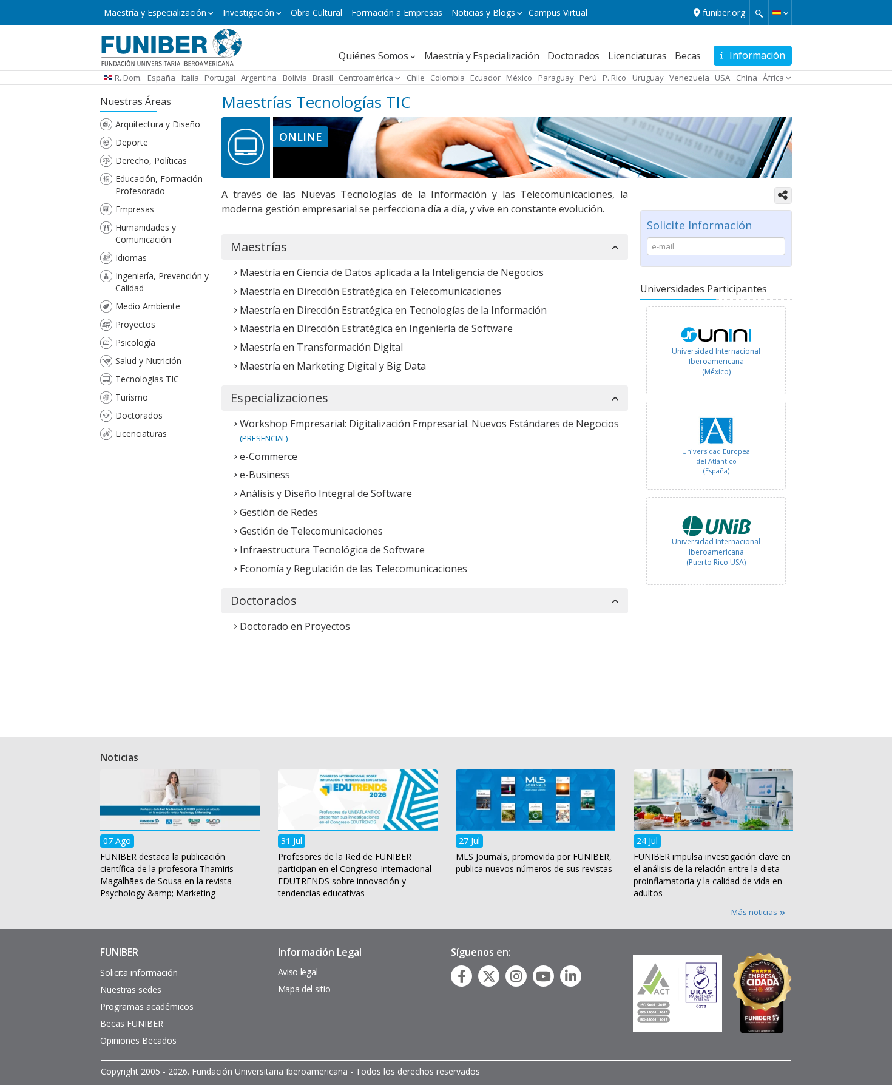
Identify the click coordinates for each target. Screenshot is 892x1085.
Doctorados (573, 56)
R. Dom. (128, 77)
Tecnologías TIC (147, 379)
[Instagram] (516, 976)
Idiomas (131, 257)
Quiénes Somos (373, 56)
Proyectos (135, 324)
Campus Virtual (558, 12)
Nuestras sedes (130, 989)
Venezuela (689, 77)
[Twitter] (489, 976)
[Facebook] (461, 976)
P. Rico (614, 77)
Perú (588, 77)
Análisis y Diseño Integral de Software (326, 493)
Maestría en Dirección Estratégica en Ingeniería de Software (376, 328)
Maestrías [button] (259, 247)
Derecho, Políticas (151, 160)
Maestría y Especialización (155, 12)
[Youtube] (543, 976)
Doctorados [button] (264, 600)
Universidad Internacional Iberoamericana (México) (716, 361)
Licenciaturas (637, 56)
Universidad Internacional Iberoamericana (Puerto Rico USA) (716, 551)
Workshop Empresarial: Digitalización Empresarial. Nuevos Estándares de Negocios (429, 423)
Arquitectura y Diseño (157, 124)
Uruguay (648, 77)
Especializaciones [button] (279, 398)
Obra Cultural (316, 12)
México (519, 77)
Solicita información (139, 972)
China (746, 77)
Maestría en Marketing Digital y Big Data (333, 366)
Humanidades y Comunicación (145, 233)
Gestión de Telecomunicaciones (311, 531)
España (161, 77)
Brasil (323, 77)
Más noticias (755, 912)
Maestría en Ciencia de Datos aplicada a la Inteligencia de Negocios (392, 272)
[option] (716, 353)
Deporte (131, 142)
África (773, 77)
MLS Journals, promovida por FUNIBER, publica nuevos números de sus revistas (534, 862)
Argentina (259, 77)
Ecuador (485, 77)
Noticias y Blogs (483, 12)
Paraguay (556, 77)
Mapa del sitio (304, 989)
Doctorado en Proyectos (295, 626)
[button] (780, 12)
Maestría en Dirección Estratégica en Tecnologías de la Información (393, 310)
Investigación (248, 12)
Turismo (131, 397)
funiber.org (724, 12)
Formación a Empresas (396, 12)
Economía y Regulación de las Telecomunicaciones (353, 568)
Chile (416, 77)
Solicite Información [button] (699, 225)
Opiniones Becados (138, 1040)
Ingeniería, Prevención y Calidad (162, 282)
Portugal (219, 77)
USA (722, 77)
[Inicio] (171, 46)
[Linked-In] (571, 976)
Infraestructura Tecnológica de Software (332, 549)
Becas (688, 56)
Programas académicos (147, 1006)
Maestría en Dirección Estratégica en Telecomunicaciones (370, 291)
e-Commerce (268, 456)
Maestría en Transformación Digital (321, 347)
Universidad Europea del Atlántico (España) (716, 461)
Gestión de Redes (279, 512)
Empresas (134, 209)
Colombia (447, 77)
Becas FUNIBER (131, 1023)
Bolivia (295, 77)
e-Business (265, 474)
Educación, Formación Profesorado (159, 185)
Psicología (135, 342)
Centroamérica (366, 77)
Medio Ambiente (147, 306)
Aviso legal (298, 972)
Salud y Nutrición (148, 361)
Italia (190, 77)
